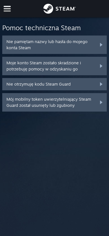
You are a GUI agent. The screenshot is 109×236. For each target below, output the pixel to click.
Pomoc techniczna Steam (41, 27)
